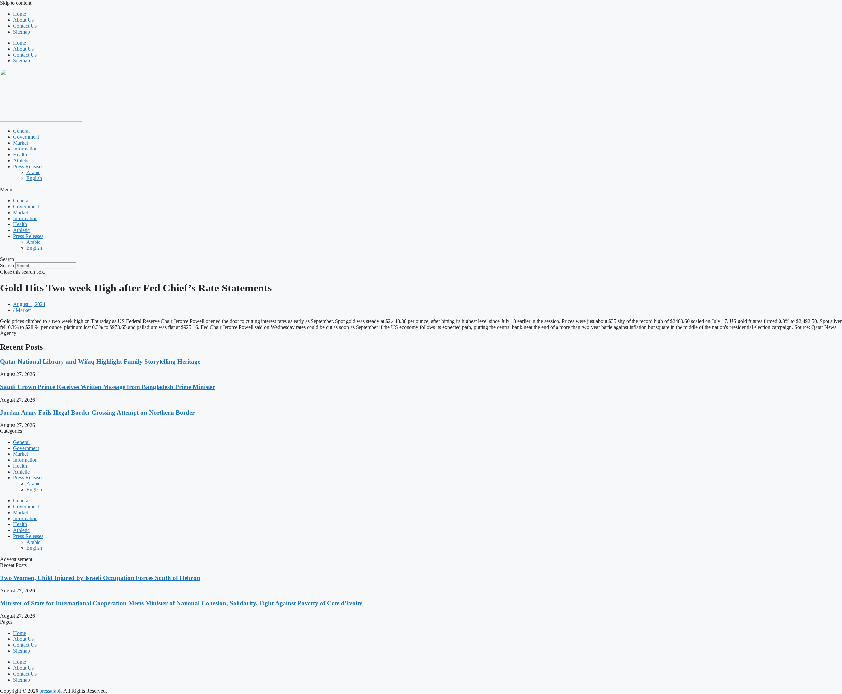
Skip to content (15, 3)
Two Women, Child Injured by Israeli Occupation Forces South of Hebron (100, 577)
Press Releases (28, 166)
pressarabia (51, 691)
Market (20, 143)
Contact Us (25, 26)
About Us (23, 20)
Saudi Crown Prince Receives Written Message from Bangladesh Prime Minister (107, 386)
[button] (421, 190)
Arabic (33, 172)
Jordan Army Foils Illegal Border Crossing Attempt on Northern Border (97, 412)
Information (25, 148)
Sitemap (21, 32)
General (21, 131)
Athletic (21, 160)
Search (7, 265)
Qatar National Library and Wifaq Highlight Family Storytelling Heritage (100, 361)
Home (19, 14)
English (34, 178)
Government (26, 137)
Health (20, 154)
